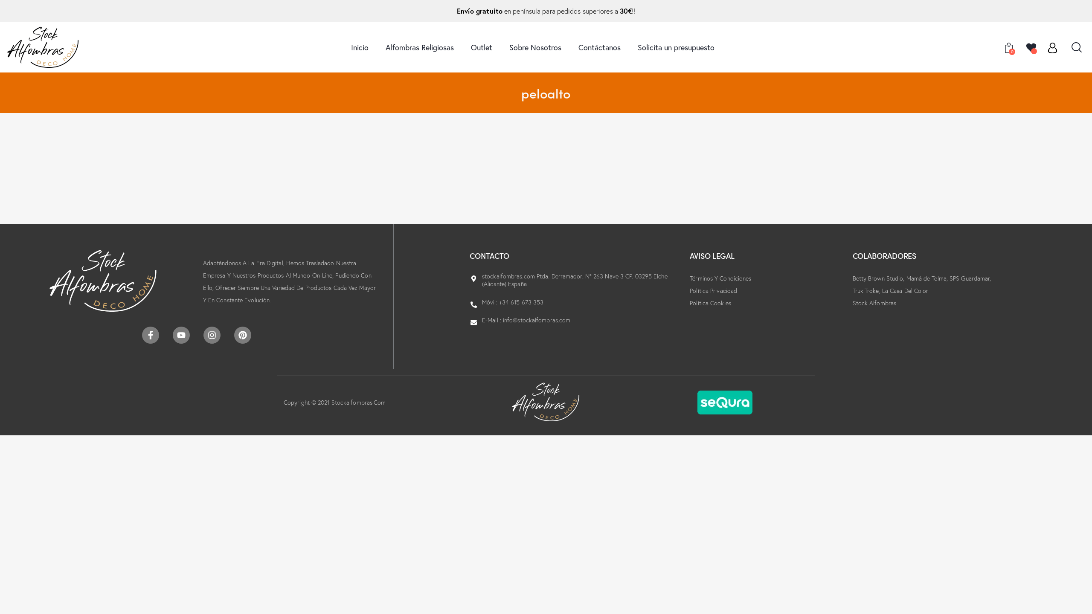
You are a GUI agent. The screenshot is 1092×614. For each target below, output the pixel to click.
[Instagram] (212, 335)
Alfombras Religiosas (420, 47)
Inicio (360, 47)
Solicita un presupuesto (676, 47)
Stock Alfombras (875, 303)
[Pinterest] (242, 335)
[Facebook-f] (150, 335)
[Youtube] (181, 335)
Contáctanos (599, 47)
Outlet (481, 47)
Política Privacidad (713, 291)
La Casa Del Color (905, 291)
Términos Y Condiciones (720, 278)
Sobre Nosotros (535, 47)
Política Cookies (710, 303)
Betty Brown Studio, (879, 278)
